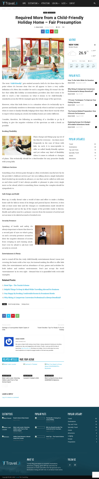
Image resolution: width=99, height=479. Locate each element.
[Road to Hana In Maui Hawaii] (7, 420)
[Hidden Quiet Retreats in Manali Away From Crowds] (7, 439)
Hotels (9, 9)
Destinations (33, 3)
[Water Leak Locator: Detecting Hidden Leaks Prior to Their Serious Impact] (11, 369)
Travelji (17, 477)
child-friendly (16, 83)
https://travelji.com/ (21, 341)
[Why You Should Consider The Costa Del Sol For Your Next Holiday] (40, 429)
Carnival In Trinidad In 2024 (31, 378)
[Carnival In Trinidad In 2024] (33, 369)
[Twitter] (47, 31)
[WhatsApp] (56, 31)
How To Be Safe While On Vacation (81, 80)
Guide (63, 3)
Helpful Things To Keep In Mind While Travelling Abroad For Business (31, 289)
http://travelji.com (26, 348)
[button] (94, 3)
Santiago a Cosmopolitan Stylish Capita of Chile (15, 329)
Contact (72, 3)
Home (24, 3)
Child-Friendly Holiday (14, 304)
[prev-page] (3, 386)
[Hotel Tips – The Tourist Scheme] (40, 439)
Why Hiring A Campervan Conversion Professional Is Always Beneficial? (32, 298)
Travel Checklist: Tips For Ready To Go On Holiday (51, 329)
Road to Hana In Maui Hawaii (21, 418)
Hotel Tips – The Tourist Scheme (16, 285)
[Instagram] (75, 465)
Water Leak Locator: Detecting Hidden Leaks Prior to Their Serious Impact (11, 380)
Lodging (55, 3)
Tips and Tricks (51, 12)
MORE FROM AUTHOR (27, 359)
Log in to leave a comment (10, 397)
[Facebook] (43, 31)
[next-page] (6, 386)
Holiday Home (25, 304)
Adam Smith (39, 27)
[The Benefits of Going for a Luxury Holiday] (40, 420)
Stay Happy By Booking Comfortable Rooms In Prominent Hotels (29, 293)
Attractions (45, 3)
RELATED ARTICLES (10, 359)
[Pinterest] (52, 31)
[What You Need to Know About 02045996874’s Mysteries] (54, 369)
